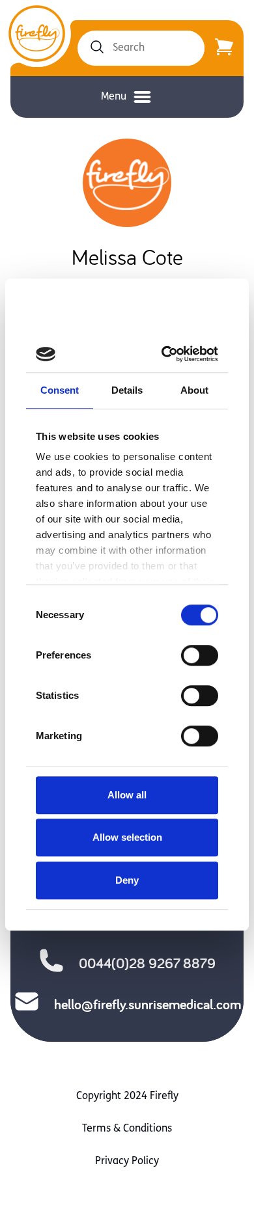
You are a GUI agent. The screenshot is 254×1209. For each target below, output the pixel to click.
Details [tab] (127, 390)
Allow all (127, 794)
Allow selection (127, 837)
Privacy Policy (127, 1161)
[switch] (199, 655)
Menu (113, 97)
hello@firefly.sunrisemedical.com (147, 1004)
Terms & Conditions (127, 1129)
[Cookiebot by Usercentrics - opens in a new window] (167, 354)
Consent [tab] (59, 390)
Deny (127, 880)
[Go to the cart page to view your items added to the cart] (224, 48)
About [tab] (194, 390)
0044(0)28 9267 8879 (147, 963)
